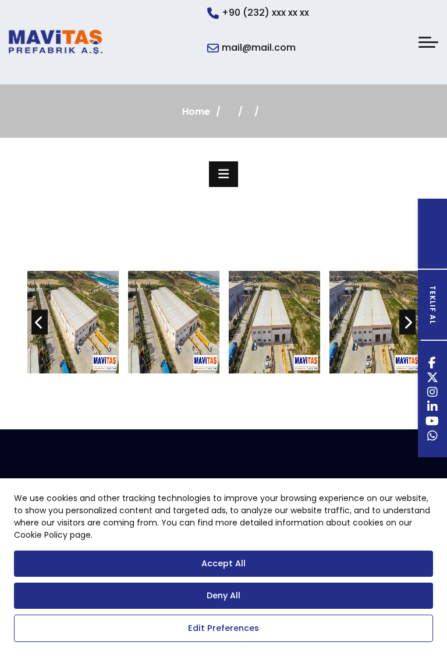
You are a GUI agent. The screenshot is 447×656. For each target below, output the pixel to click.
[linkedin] (432, 408)
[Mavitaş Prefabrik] (55, 42)
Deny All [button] (223, 595)
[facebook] (432, 364)
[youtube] (432, 423)
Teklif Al (433, 305)
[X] (433, 379)
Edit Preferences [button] (223, 628)
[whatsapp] (432, 437)
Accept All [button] (223, 563)
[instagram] (432, 393)
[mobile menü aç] (428, 42)
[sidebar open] (223, 174)
